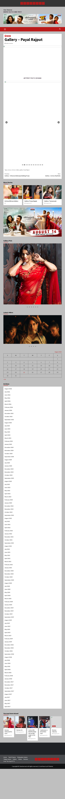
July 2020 (7, 582)
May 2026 (7, 394)
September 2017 (9, 687)
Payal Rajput (26, 170)
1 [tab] (22, 164)
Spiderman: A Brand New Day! (43, 728)
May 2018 (7, 663)
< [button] (6, 122)
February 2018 (9, 672)
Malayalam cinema (22, 753)
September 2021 (9, 539)
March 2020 (8, 595)
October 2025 (8, 413)
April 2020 (7, 592)
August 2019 (8, 616)
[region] (32, 123)
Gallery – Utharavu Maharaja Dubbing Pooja (17, 175)
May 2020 (7, 589)
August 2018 (8, 653)
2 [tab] (24, 164)
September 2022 (9, 511)
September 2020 (9, 576)
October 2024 (8, 450)
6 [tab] (31, 164)
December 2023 (9, 465)
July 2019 (7, 619)
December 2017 (9, 678)
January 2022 (8, 530)
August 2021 (8, 542)
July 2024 (7, 459)
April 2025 (7, 431)
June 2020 (7, 586)
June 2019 (7, 623)
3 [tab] (26, 164)
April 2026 (7, 397)
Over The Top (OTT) (9, 757)
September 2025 (9, 416)
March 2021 (8, 558)
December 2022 (9, 502)
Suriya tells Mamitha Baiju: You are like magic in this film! (32, 730)
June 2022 (7, 521)
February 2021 (9, 561)
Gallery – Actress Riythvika (52, 175)
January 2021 (8, 564)
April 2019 (7, 629)
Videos (20, 755)
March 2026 (8, 400)
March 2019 (8, 632)
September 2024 (9, 453)
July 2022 (7, 518)
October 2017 (8, 684)
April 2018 (7, 666)
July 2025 (7, 422)
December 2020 (9, 567)
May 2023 (7, 487)
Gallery (8, 36)
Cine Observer (7, 10)
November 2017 (9, 681)
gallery (21, 170)
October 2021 (8, 536)
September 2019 (9, 613)
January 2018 (8, 675)
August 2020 (8, 579)
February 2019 (9, 635)
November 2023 (9, 468)
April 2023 (7, 490)
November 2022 (9, 505)
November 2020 (9, 570)
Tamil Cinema (20, 722)
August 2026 (8, 385)
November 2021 (9, 533)
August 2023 (8, 478)
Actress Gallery (15, 170)
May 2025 (7, 428)
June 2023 (7, 484)
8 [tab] (35, 164)
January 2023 (8, 499)
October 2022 (8, 508)
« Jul (4, 375)
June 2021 (7, 548)
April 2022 (7, 524)
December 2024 (9, 444)
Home (30, 197)
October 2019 (8, 610)
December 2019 (9, 604)
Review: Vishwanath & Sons (8, 728)
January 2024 (8, 462)
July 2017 (7, 693)
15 (57, 362)
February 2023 (9, 496)
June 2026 (7, 391)
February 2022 (9, 527)
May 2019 (7, 626)
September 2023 (9, 474)
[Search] (60, 29)
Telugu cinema (7, 755)
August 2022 (8, 515)
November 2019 (9, 607)
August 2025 (8, 419)
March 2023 (8, 493)
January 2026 (8, 407)
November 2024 (9, 447)
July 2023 (7, 481)
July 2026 (7, 388)
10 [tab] (38, 164)
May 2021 (7, 552)
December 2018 (9, 641)
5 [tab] (29, 164)
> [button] (58, 122)
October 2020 (8, 573)
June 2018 (7, 660)
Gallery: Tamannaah (50, 201)
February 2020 (9, 598)
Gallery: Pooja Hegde (30, 201)
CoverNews (42, 762)
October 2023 (8, 471)
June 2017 (7, 697)
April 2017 (7, 703)
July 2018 (7, 656)
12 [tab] (42, 164)
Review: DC (19, 726)
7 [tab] (33, 164)
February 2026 (9, 403)
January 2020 (8, 601)
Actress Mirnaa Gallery (11, 201)
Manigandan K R (28, 203)
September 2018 (9, 650)
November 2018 (9, 644)
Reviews (7, 722)
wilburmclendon (9, 43)
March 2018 (8, 669)
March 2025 (8, 434)
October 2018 (8, 647)
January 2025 (8, 441)
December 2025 (9, 410)
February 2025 (9, 437)
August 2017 (8, 690)
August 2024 (8, 456)
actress (9, 170)
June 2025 (7, 425)
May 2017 (7, 700)
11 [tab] (40, 164)
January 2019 (8, 638)
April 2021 (7, 555)
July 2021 (7, 545)
